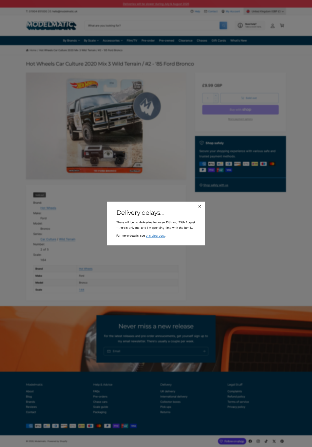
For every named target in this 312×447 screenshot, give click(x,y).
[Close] (199, 206)
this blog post (155, 235)
